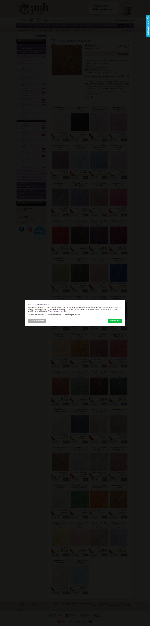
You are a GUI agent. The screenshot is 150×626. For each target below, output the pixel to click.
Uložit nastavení (37, 321)
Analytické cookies (54, 315)
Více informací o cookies (57, 311)
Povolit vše (115, 321)
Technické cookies (37, 315)
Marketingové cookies (73, 315)
